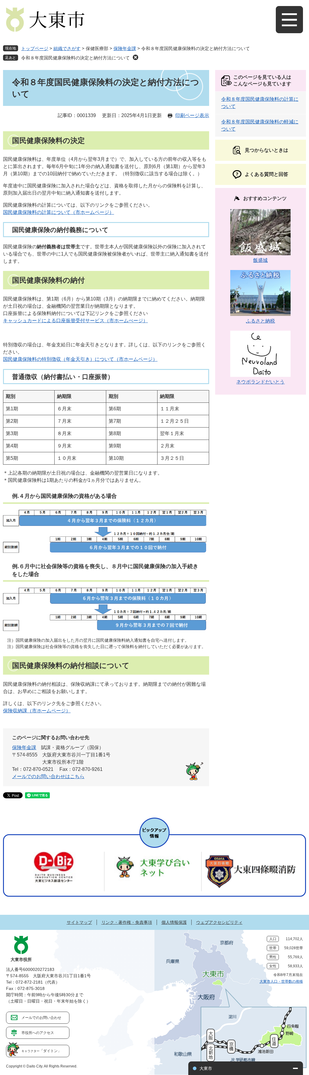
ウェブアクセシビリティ (219, 922)
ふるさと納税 (260, 320)
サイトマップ (79, 922)
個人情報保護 (174, 922)
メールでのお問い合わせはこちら (48, 776)
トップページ (34, 48)
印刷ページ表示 (192, 115)
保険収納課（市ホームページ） (37, 710)
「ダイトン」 (41, 1051)
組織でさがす (67, 48)
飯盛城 (260, 260)
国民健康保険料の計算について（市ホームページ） (58, 212)
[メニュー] (289, 19)
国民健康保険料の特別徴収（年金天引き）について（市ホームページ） (80, 359)
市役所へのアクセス (37, 1033)
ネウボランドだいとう (260, 381)
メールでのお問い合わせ (41, 1018)
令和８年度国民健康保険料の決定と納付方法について (75, 57)
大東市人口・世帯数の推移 (281, 981)
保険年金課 (124, 48)
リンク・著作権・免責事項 (126, 922)
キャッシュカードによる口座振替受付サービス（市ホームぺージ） (75, 320)
